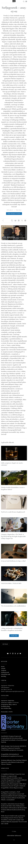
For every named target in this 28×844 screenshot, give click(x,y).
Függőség (4, 748)
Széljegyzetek (5, 672)
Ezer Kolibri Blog (6, 708)
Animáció (12, 782)
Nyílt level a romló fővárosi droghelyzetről (13, 512)
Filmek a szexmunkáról (7, 800)
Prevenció (20, 756)
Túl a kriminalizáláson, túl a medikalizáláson (13, 606)
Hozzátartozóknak (17, 738)
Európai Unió (9, 746)
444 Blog (3, 676)
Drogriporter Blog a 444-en (9, 704)
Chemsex (8, 764)
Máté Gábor (12, 806)
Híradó (15, 796)
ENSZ (3, 746)
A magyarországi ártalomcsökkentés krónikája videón (11, 777)
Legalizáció (13, 756)
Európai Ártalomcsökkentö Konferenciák (13, 798)
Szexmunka (20, 750)
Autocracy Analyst (6, 703)
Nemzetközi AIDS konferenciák (10, 808)
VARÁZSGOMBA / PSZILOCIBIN (11, 583)
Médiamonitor (20, 806)
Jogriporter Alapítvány (7, 701)
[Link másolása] (12, 220)
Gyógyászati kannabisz (13, 748)
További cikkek (14, 635)
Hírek (2, 667)
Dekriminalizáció (14, 754)
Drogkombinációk (6, 738)
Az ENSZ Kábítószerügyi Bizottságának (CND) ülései (13, 783)
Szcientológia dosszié (7, 818)
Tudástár (3, 670)
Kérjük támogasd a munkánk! (14, 213)
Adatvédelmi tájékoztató (14, 836)
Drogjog (11, 736)
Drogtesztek (17, 736)
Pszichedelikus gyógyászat (8, 750)
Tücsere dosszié (18, 818)
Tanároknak (4, 740)
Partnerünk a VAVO (7, 712)
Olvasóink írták (5, 674)
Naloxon (13, 762)
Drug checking (17, 760)
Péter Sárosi (18, 210)
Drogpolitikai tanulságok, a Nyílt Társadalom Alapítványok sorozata (11, 793)
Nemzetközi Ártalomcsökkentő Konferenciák (14, 809)
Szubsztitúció (20, 762)
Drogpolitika (4, 754)
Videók (3, 668)
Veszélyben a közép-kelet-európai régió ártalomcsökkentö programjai (12, 821)
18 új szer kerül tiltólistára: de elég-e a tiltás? (13, 561)
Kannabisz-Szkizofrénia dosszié (10, 804)
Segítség (3, 742)
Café (22, 794)
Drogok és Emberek (19, 786)
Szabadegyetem (21, 796)
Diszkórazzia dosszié (7, 786)
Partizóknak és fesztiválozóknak (17, 740)
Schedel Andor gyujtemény (17, 816)
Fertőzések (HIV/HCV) (19, 746)
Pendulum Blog (5, 706)
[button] (23, 1)
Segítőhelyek (5, 736)
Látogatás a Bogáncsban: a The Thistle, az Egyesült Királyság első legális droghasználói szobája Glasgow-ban (13, 536)
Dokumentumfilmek (7, 796)
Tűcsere (3, 764)
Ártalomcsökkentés (6, 760)
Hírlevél (6, 644)
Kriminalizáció (5, 756)
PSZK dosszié (5, 816)
